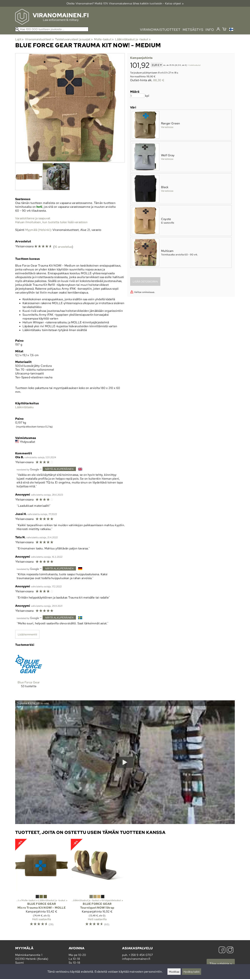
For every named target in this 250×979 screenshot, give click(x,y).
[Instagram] (230, 950)
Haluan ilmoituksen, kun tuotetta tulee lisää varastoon (51, 222)
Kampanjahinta (141, 58)
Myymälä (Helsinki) (38, 230)
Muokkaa (174, 971)
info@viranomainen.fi (136, 959)
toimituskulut (195, 65)
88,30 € (158, 80)
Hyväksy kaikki (192, 971)
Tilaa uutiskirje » (221, 964)
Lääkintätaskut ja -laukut (133, 39)
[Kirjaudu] (218, 29)
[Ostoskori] (224, 29)
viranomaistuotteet (160, 29)
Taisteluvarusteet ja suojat (74, 39)
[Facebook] (222, 950)
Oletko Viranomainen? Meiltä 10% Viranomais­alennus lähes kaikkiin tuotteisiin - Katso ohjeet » (125, 3)
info (210, 29)
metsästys (193, 29)
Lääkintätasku (24, 407)
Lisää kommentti (27, 634)
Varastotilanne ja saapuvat (32, 218)
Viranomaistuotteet (39, 39)
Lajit (19, 39)
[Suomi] (232, 30)
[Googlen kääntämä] (28, 469)
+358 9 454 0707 (141, 955)
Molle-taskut (104, 39)
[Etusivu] (51, 23)
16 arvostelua (63, 247)
